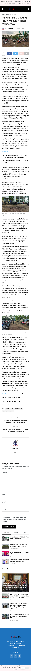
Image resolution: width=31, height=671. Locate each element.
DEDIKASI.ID (6, 58)
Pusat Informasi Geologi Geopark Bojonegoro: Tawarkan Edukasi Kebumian (19, 616)
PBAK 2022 (5, 258)
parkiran (5, 411)
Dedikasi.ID (10, 28)
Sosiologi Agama (14, 94)
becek (7, 408)
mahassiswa (18, 408)
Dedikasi (4, 118)
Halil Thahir (9, 249)
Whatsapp (12, 118)
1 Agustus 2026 (14, 620)
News (7, 14)
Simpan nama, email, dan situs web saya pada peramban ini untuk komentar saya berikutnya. (14, 519)
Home (3, 14)
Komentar (5, 472)
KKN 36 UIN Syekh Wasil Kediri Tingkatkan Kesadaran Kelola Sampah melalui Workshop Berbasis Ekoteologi (14, 585)
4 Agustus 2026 (7, 589)
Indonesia (5, 124)
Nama (4, 494)
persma (11, 411)
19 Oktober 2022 (20, 28)
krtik (12, 408)
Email (4, 502)
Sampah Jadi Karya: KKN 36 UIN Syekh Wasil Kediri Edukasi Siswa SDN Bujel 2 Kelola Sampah (19, 596)
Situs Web (4, 510)
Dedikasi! (25, 394)
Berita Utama (13, 14)
